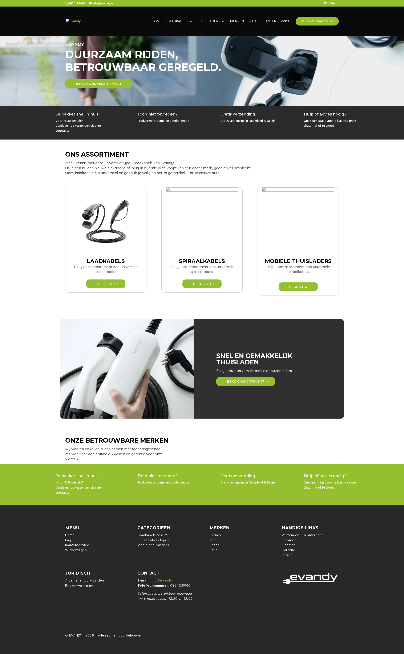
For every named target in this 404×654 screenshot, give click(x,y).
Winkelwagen (76, 550)
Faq (68, 540)
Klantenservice (77, 545)
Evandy (215, 535)
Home (70, 535)
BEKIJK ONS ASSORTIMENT (99, 84)
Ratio (214, 550)
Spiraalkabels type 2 (153, 540)
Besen (215, 545)
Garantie (288, 550)
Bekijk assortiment (245, 381)
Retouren (289, 540)
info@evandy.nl (163, 580)
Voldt (214, 540)
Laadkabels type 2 (152, 535)
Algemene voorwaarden (84, 580)
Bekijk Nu (106, 284)
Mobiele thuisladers (153, 545)
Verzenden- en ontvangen (303, 535)
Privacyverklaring (79, 585)
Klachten (289, 545)
